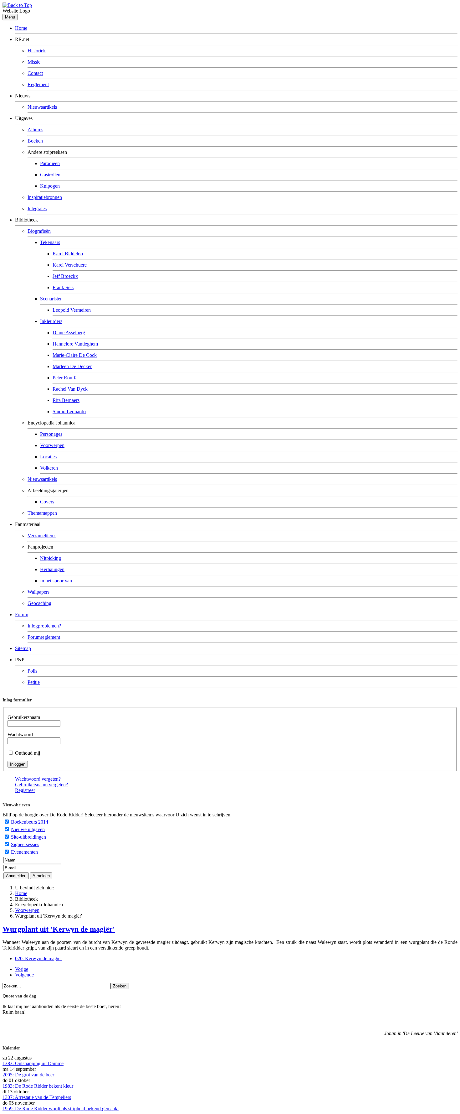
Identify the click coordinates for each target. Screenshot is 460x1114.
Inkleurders (51, 321)
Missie (34, 62)
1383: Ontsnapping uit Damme (33, 1063)
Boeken (35, 140)
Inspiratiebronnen (45, 197)
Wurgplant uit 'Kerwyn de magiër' (59, 929)
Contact (35, 73)
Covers (47, 501)
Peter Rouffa (65, 377)
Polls (32, 671)
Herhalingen (52, 569)
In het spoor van (56, 580)
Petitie (34, 682)
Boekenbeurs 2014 (29, 822)
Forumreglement (44, 637)
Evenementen (24, 852)
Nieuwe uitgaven (28, 829)
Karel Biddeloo (68, 253)
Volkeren (49, 468)
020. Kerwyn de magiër (38, 958)
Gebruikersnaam (24, 717)
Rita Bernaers (66, 400)
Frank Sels (63, 287)
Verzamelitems (42, 535)
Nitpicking (50, 558)
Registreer (25, 790)
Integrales (37, 208)
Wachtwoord (20, 734)
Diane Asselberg (69, 332)
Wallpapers (38, 592)
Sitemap (23, 648)
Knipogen (50, 186)
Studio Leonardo (69, 411)
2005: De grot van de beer (28, 1074)
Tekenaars (50, 242)
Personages (51, 434)
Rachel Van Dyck (70, 389)
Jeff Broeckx (65, 276)
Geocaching (39, 603)
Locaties (48, 456)
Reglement (38, 84)
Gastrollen (50, 174)
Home (21, 28)
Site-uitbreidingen (28, 837)
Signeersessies (25, 844)
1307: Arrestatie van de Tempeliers (37, 1097)
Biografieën (39, 231)
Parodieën (50, 163)
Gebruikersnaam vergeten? (41, 784)
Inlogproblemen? (44, 625)
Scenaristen (51, 298)
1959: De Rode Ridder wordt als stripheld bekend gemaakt (61, 1108)
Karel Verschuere (70, 265)
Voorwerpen (52, 445)
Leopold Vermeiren (72, 310)
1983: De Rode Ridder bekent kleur (38, 1086)
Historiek (37, 50)
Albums (35, 129)
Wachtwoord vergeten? (38, 779)
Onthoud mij (27, 753)
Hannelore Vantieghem (75, 343)
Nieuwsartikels (42, 107)
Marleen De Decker (72, 366)
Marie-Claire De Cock (75, 355)
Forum (21, 614)
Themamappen (42, 513)
